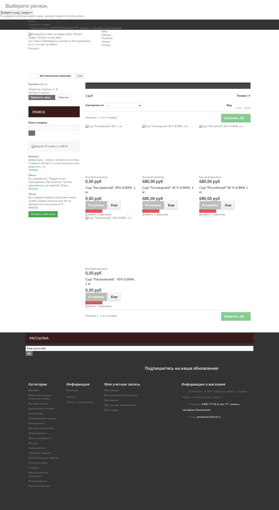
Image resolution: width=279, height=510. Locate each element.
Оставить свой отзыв (43, 214)
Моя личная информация (120, 405)
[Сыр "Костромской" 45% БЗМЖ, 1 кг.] (111, 148)
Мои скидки (111, 410)
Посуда (32, 443)
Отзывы (106, 45)
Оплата (106, 41)
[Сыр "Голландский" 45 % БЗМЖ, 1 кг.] (168, 148)
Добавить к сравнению (98, 214)
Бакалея (33, 390)
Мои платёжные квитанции (120, 395)
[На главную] (32, 76)
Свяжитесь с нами (39, 24)
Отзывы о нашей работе (80, 402)
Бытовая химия (38, 403)
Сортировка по (94, 105)
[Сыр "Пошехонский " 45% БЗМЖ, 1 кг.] (111, 240)
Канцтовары (35, 413)
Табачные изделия (39, 453)
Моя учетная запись (122, 384)
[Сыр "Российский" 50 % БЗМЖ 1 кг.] (225, 148)
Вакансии (72, 390)
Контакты (33, 48)
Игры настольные (39, 486)
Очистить (63, 97)
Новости (71, 397)
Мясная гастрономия (41, 428)
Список (247, 108)
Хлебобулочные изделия (43, 457)
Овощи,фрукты (37, 433)
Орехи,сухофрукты (40, 438)
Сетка (238, 108)
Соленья (33, 467)
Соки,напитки (36, 448)
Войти (31, 21)
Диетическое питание (41, 408)
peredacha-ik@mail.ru (209, 417)
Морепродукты (37, 481)
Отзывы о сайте (55, 146)
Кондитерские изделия (42, 418)
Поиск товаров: (37, 122)
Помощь (106, 34)
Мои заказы (111, 390)
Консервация (36, 423)
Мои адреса (111, 400)
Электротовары (38, 462)
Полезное (107, 38)
